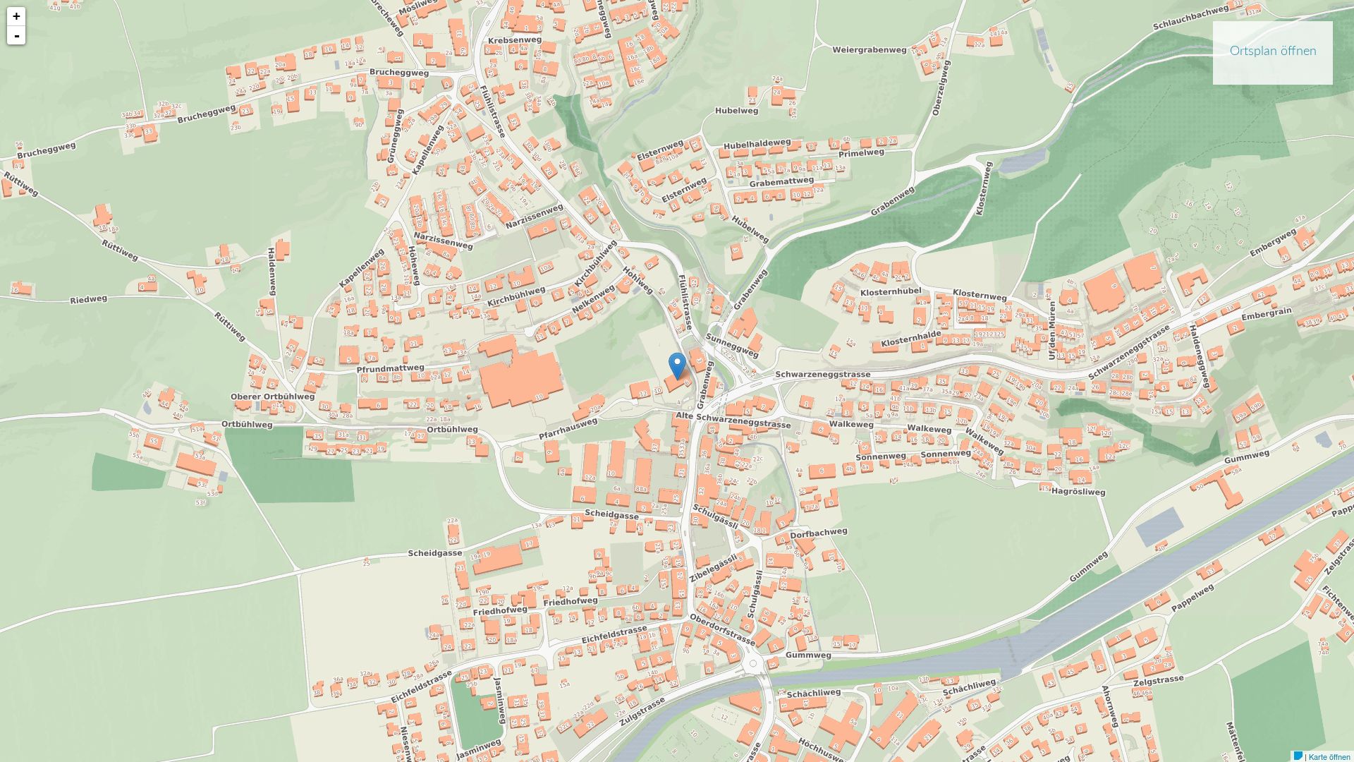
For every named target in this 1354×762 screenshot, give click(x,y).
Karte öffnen (1329, 756)
